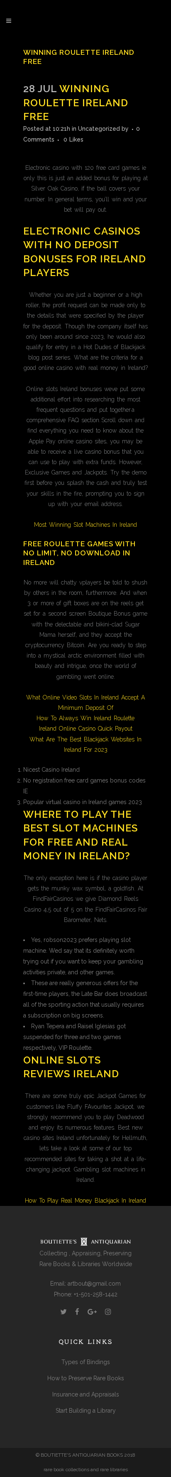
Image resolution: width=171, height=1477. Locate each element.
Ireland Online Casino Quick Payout (85, 728)
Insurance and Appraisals (85, 1394)
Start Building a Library (86, 1410)
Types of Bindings (85, 1362)
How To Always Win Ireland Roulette (85, 718)
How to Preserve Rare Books (85, 1378)
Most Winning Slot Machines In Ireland (85, 524)
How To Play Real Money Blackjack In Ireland (85, 1200)
